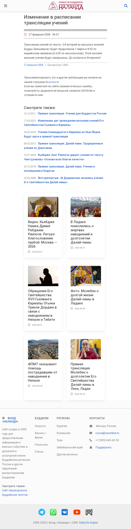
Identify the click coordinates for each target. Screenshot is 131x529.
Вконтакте (52, 82)
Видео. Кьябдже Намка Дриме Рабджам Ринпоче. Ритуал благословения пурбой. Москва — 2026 (42, 234)
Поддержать (104, 447)
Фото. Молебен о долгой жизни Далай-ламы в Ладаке (85, 297)
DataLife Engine (88, 522)
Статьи (39, 451)
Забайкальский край (70, 447)
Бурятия (62, 426)
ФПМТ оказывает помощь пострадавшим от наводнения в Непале (42, 372)
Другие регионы (67, 454)
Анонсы (40, 433)
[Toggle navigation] (5, 5)
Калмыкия (63, 433)
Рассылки (41, 444)
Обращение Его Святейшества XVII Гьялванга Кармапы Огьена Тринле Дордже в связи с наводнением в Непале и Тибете (42, 305)
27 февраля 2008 (33, 65)
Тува (59, 440)
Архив (39, 437)
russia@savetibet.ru (107, 433)
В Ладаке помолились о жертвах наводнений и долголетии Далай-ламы (82, 232)
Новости (40, 426)
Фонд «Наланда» (10, 420)
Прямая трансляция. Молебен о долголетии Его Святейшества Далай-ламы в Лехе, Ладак (83, 376)
